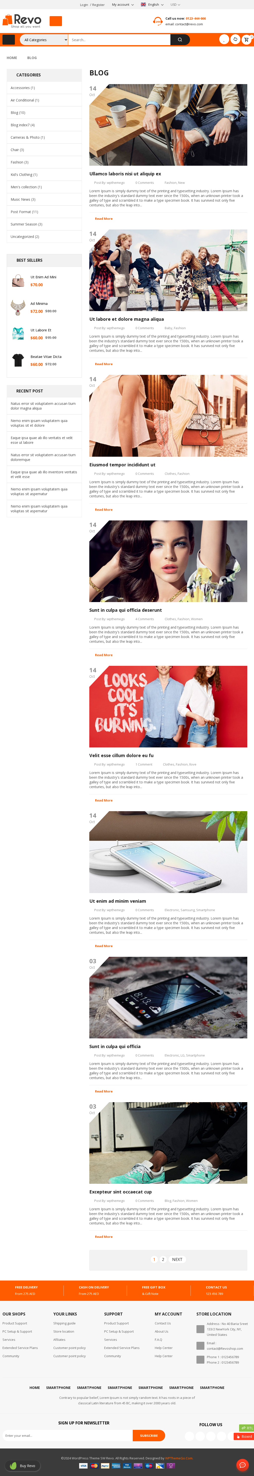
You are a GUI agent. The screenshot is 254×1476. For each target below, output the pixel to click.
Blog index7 (20, 125)
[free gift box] (133, 1290)
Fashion (17, 162)
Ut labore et (41, 330)
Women (197, 619)
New (181, 182)
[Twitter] (200, 1436)
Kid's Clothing (21, 174)
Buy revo (27, 1465)
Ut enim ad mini (43, 277)
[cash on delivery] (70, 1290)
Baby (168, 328)
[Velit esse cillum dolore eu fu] (168, 706)
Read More (104, 218)
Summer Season (24, 224)
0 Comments (144, 182)
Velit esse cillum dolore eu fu (121, 755)
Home (12, 57)
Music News (20, 199)
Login (84, 4)
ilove (192, 764)
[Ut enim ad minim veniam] (168, 852)
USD (174, 4)
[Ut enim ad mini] (18, 280)
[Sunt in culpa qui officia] (168, 997)
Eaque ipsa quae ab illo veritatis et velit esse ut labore (42, 440)
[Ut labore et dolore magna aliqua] (168, 270)
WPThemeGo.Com (178, 1458)
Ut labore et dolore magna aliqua (126, 319)
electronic (172, 910)
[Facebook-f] (189, 1436)
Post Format (21, 211)
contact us (216, 1287)
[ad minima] (18, 307)
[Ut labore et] (18, 334)
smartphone (205, 910)
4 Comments (144, 619)
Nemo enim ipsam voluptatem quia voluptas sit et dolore (39, 423)
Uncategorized (22, 236)
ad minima (39, 303)
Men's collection (24, 187)
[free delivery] (6, 1290)
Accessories (20, 87)
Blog (14, 112)
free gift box (153, 1287)
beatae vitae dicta (46, 356)
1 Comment (143, 764)
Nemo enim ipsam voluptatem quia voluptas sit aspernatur (39, 491)
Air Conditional (22, 100)
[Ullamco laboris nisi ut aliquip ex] (168, 125)
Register (98, 4)
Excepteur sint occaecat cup (120, 1192)
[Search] (180, 39)
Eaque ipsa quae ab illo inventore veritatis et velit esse (44, 474)
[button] (56, 21)
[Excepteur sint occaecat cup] (168, 1143)
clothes (170, 473)
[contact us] (197, 1290)
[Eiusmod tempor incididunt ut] (168, 415)
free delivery (26, 1287)
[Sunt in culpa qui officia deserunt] (168, 561)
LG (183, 1055)
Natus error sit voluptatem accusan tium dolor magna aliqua (43, 406)
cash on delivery (94, 1287)
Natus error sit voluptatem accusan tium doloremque (43, 457)
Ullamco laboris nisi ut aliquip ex (125, 174)
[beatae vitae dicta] (18, 360)
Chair (15, 149)
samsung (188, 910)
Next (177, 1259)
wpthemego (116, 182)
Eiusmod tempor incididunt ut (122, 465)
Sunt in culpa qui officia (115, 1046)
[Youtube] (211, 1436)
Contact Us (241, 1465)
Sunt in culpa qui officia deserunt (125, 610)
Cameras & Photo (25, 137)
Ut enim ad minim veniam (117, 901)
